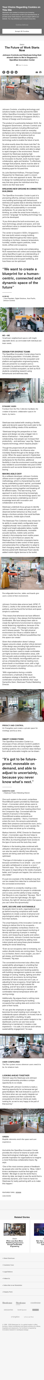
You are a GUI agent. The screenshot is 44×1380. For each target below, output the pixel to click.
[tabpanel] (22, 88)
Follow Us (7, 1278)
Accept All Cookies (22, 31)
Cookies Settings (22, 25)
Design (22, 44)
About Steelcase (9, 1258)
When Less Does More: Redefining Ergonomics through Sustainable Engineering (14, 1243)
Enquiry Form (8, 1292)
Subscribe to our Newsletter (13, 1285)
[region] (22, 18)
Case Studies (6, 1196)
